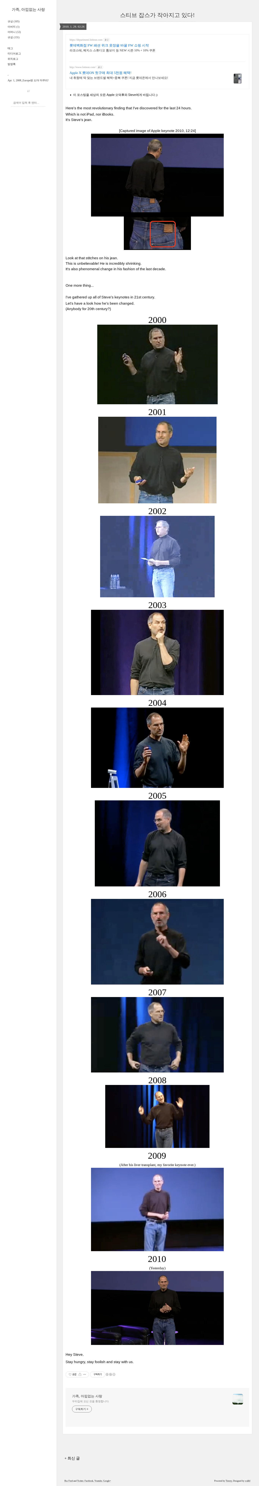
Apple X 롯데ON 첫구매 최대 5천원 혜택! (100, 73)
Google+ (107, 1481)
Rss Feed (68, 1481)
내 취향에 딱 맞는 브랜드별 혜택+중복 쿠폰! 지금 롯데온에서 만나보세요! (119, 77)
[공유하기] (80, 1374)
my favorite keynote (172, 1165)
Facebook (89, 1481)
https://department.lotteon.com (86, 39)
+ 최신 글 (72, 1458)
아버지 (14, 26)
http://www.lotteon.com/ (83, 67)
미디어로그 (14, 53)
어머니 (14, 32)
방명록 (12, 64)
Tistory (229, 1481)
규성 (14, 37)
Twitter (80, 1481)
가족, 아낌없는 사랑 (28, 9)
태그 (10, 48)
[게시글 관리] (84, 1374)
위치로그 (13, 58)
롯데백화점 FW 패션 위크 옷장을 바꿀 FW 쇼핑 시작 (109, 45)
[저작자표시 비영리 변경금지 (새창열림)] (110, 1374)
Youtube (98, 1481)
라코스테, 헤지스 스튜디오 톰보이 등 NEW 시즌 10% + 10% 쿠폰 (112, 50)
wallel (247, 1481)
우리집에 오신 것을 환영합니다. (90, 1401)
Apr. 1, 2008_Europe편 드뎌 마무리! (28, 80)
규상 (14, 21)
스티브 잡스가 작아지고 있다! (157, 15)
